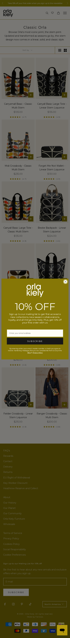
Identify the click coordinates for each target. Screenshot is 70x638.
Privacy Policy (38, 353)
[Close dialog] (65, 282)
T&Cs (29, 353)
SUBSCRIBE (35, 341)
